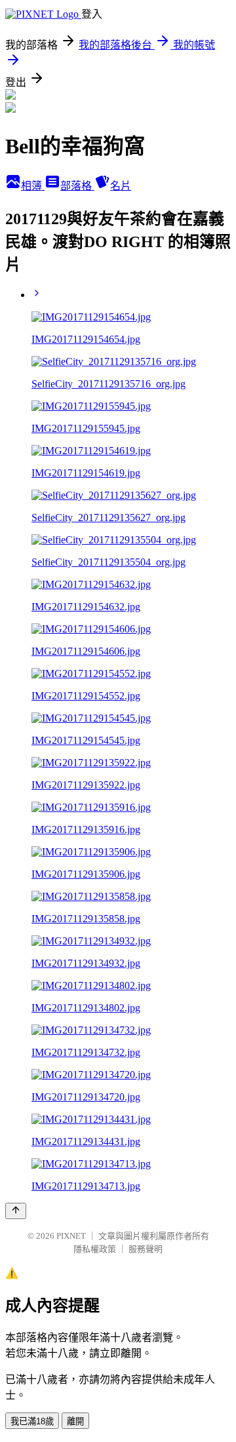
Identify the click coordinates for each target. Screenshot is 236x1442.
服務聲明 (145, 1249)
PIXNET (71, 1236)
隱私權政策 (94, 1249)
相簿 (33, 185)
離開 (75, 1421)
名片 (120, 185)
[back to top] (15, 1211)
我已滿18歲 (32, 1421)
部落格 (77, 185)
